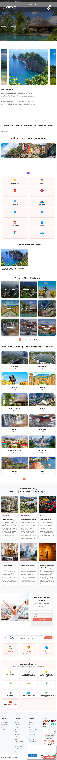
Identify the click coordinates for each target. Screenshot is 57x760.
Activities (31, 4)
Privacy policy (32, 732)
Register (3, 726)
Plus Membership (32, 721)
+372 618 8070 (6, 1)
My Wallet (17, 727)
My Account (3, 721)
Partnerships (31, 722)
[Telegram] (54, 724)
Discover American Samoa (28, 244)
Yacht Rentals (18, 738)
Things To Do (17, 729)
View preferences (51, 755)
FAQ (30, 726)
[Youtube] (46, 724)
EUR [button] (47, 6)
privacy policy (48, 622)
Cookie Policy (39, 757)
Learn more (46, 678)
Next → (35, 339)
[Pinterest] (54, 721)
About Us (31, 724)
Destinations (19, 4)
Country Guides (44, 563)
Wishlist (3, 729)
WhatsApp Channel (33, 738)
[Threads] (44, 724)
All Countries (17, 722)
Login (2, 727)
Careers (30, 736)
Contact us (31, 727)
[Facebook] (44, 721)
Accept (32, 755)
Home (2, 43)
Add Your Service (18, 746)
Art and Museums (25, 515)
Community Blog (4, 722)
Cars (18, 9)
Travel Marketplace (19, 721)
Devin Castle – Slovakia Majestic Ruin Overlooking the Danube (28, 519)
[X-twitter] (49, 721)
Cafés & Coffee (18, 739)
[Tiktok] (52, 721)
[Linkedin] (49, 724)
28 (30, 339)
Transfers (37, 4)
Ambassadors (32, 734)
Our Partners (17, 724)
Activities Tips (6, 515)
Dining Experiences (19, 741)
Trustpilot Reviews (33, 741)
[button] (54, 746)
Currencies (45, 727)
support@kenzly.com (16, 1)
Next (38, 479)
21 (34, 479)
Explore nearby (48, 637)
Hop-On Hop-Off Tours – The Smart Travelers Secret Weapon (47, 519)
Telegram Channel (32, 739)
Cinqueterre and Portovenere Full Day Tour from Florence (28, 161)
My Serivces (17, 750)
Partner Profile (18, 748)
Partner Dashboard (19, 744)
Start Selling (17, 751)
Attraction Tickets (18, 732)
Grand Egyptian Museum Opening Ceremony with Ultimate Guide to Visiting (8, 519)
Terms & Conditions (33, 729)
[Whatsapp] (52, 724)
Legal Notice (31, 731)
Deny (42, 755)
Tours (26, 4)
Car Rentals (17, 736)
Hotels (16, 743)
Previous (20, 479)
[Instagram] (46, 721)
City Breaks (24, 563)
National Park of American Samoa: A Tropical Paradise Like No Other (13, 269)
